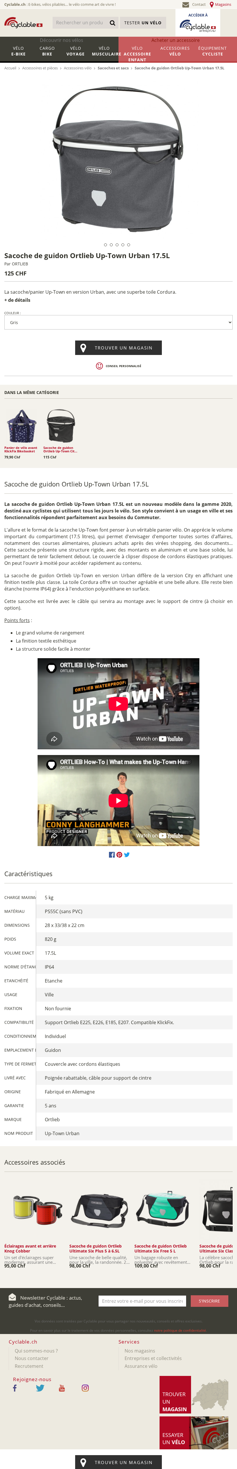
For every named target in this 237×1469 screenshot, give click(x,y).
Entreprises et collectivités (153, 1358)
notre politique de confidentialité (180, 1330)
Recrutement (29, 1366)
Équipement (212, 51)
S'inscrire (209, 1301)
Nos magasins (140, 1351)
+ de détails (17, 300)
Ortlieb (20, 264)
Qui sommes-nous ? (36, 1351)
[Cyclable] (23, 22)
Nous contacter (32, 1358)
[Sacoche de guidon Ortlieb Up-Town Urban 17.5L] (118, 159)
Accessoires (175, 51)
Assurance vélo (141, 1366)
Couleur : (12, 313)
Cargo (47, 51)
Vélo (18, 51)
